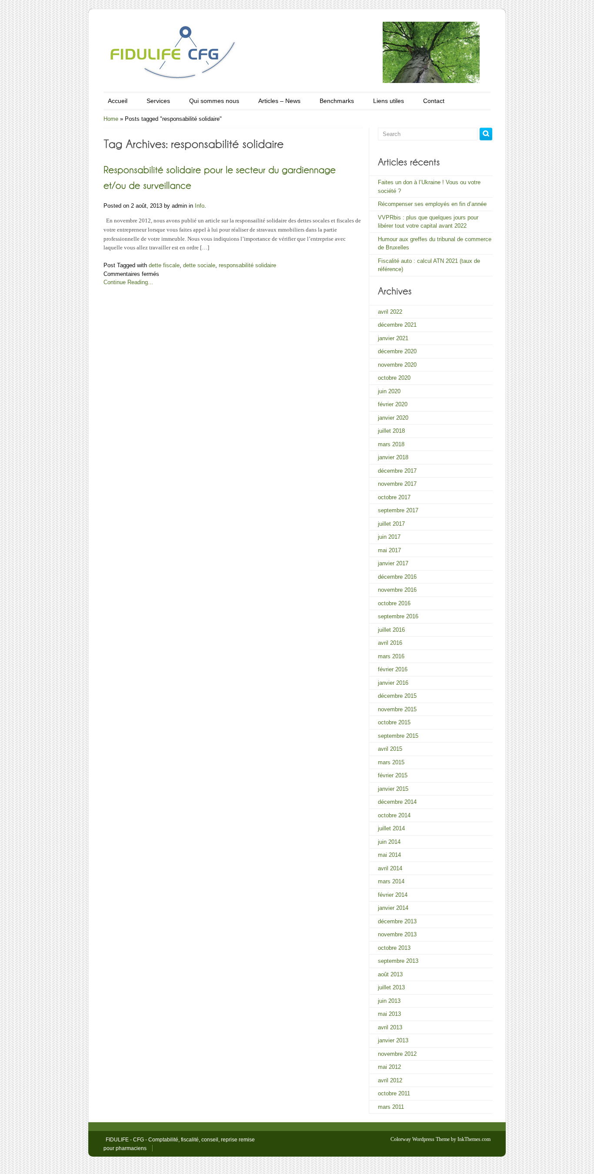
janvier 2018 (393, 457)
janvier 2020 (393, 418)
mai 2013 (389, 1014)
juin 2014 (389, 842)
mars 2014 (391, 881)
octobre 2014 (394, 815)
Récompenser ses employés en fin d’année (432, 204)
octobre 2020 (394, 378)
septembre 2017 (398, 510)
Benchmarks (337, 100)
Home (110, 119)
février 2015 (392, 775)
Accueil (117, 100)
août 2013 (390, 974)
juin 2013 (389, 1001)
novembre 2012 (397, 1054)
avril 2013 (390, 1027)
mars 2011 (391, 1107)
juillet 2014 (391, 828)
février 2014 (392, 895)
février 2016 (392, 669)
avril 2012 (390, 1080)
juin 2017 (389, 537)
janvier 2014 (393, 908)
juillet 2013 (391, 987)
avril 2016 (390, 643)
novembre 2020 (397, 364)
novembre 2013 (397, 934)
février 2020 (392, 404)
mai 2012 (389, 1067)
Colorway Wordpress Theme (420, 1139)
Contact (433, 100)
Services (158, 100)
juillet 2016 (391, 630)
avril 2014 (390, 868)
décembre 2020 (397, 351)
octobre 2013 (394, 948)
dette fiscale (164, 265)
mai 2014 (389, 855)
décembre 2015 (397, 696)
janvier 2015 (393, 789)
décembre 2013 (397, 921)
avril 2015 (390, 749)
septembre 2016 (398, 616)
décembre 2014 (397, 802)
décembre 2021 (397, 325)
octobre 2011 (394, 1093)
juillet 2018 (391, 431)
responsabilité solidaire (247, 265)
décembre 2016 (397, 577)
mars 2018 (391, 444)
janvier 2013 (393, 1040)
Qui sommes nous (214, 100)
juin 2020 (389, 391)
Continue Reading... (128, 282)
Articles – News (279, 100)
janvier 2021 (393, 338)
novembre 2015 (397, 709)
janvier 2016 (393, 683)
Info (199, 205)
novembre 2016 (397, 590)
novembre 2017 (397, 484)
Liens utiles (388, 100)
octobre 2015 (394, 722)
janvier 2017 (393, 563)
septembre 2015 (398, 736)
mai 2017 (389, 550)
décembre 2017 (397, 471)
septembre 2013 (398, 961)
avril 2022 (390, 311)
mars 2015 (391, 762)
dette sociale (199, 265)
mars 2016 (391, 656)
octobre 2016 (394, 603)
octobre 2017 (394, 497)
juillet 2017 (391, 524)
